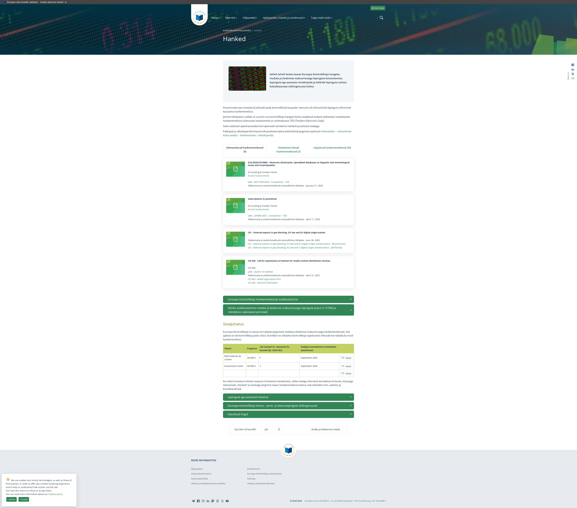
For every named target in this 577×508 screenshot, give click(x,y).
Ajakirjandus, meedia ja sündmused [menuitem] (283, 17)
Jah (266, 429)
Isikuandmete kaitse (201, 473)
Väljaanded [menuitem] (249, 17)
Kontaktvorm (253, 468)
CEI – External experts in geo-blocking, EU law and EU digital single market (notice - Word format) (296, 243)
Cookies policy (55, 494)
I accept (24, 499)
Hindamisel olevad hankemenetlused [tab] (288, 149)
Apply (348, 357)
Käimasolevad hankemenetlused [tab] (244, 149)
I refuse (11, 499)
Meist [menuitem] (214, 17)
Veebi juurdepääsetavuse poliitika (208, 483)
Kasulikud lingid (238, 414)
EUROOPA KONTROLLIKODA (237, 30)
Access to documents (258, 175)
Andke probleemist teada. (325, 429)
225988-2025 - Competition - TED (270, 215)
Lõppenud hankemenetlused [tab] (332, 147)
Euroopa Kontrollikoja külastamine (264, 473)
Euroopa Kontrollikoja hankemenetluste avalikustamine (263, 299)
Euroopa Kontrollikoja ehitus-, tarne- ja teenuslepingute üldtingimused (272, 405)
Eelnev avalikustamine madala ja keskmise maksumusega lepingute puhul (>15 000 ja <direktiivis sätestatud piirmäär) (282, 310)
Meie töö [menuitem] (230, 17)
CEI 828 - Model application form (264, 279)
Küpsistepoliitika (199, 478)
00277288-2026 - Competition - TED (271, 182)
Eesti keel (379, 8)
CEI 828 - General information (263, 282)
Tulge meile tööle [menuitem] (320, 17)
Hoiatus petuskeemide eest (261, 483)
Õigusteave (196, 468)
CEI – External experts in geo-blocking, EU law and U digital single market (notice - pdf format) (295, 247)
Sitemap (251, 478)
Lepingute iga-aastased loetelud (248, 397)
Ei (279, 429)
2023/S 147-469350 (263, 271)
